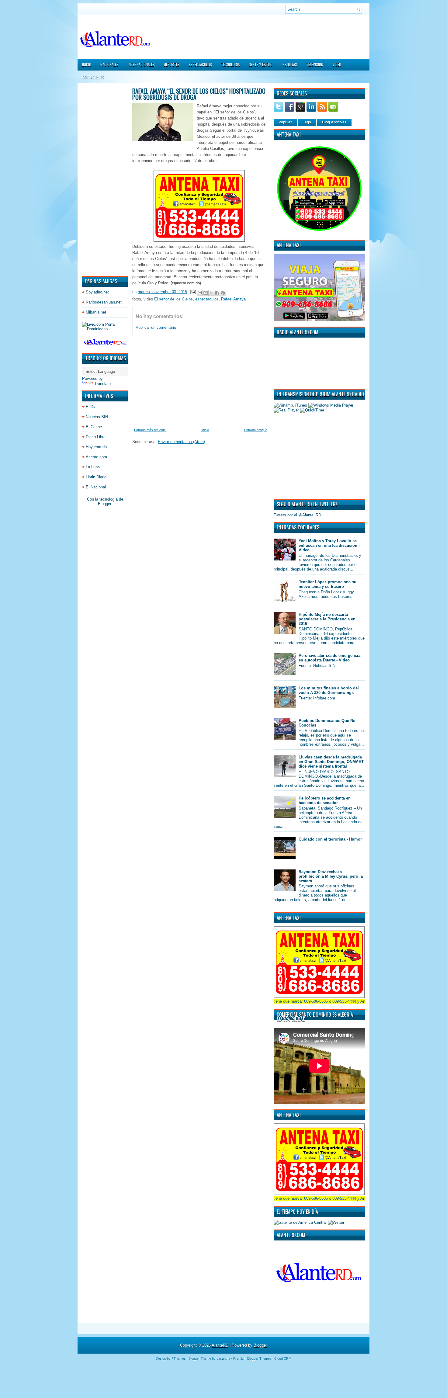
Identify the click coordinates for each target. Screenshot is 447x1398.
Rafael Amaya (233, 299)
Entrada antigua (255, 430)
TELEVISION (314, 64)
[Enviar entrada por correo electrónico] (192, 292)
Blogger (104, 503)
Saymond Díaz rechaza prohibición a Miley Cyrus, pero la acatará (331, 876)
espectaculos (207, 299)
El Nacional (96, 487)
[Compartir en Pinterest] (223, 293)
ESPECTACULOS (200, 64)
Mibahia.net (96, 312)
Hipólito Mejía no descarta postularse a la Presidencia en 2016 (327, 619)
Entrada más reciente (150, 430)
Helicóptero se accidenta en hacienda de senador (325, 800)
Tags (307, 122)
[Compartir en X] (211, 293)
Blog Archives (334, 122)
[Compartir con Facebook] (217, 293)
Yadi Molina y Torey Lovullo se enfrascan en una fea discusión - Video (329, 545)
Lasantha (223, 1358)
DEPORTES (172, 64)
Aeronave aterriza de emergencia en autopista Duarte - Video (329, 657)
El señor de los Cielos (173, 299)
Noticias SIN (97, 417)
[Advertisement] (100, 179)
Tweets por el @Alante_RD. (298, 515)
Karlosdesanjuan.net (104, 302)
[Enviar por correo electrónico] (200, 293)
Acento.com (96, 457)
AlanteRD (220, 1345)
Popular (285, 122)
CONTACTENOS (93, 77)
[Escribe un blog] (206, 293)
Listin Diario (96, 477)
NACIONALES (109, 64)
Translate (102, 383)
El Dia (91, 406)
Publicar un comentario (156, 327)
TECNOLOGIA (230, 64)
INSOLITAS (289, 64)
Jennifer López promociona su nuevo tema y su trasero (327, 584)
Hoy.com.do (96, 447)
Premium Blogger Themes (252, 1358)
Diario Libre (96, 437)
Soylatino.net (97, 292)
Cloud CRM (282, 1358)
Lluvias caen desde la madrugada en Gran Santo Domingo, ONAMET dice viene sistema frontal (331, 761)
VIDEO (336, 64)
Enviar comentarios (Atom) (181, 441)
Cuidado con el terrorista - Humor (330, 839)
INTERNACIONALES (141, 64)
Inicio (86, 64)
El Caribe (94, 427)
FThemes (179, 1358)
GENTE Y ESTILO (260, 64)
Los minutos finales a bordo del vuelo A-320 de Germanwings (329, 690)
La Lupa (93, 467)
